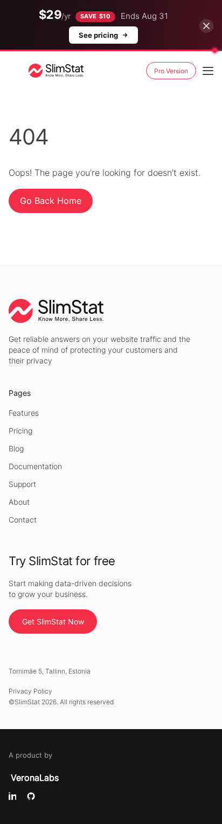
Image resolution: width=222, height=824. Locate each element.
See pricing (98, 35)
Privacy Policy (30, 691)
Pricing (20, 430)
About (19, 501)
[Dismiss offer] (206, 26)
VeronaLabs (35, 777)
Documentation (35, 466)
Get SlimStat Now (53, 621)
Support (22, 484)
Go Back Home (50, 200)
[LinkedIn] (12, 797)
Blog (16, 448)
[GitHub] (31, 797)
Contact (23, 519)
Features (24, 412)
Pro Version (171, 71)
